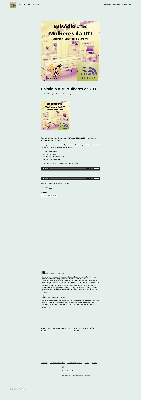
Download (66, 183)
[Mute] (92, 169)
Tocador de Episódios (74, 363)
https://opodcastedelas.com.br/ (52, 141)
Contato (94, 363)
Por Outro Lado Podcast (28, 5)
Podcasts (44, 363)
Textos (87, 363)
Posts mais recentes (57, 363)
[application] (70, 168)
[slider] (96, 168)
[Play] (43, 169)
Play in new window (55, 183)
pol (71, 94)
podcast (67, 94)
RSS (50, 188)
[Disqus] (70, 244)
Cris (54, 145)
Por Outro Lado (58, 94)
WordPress (22, 389)
